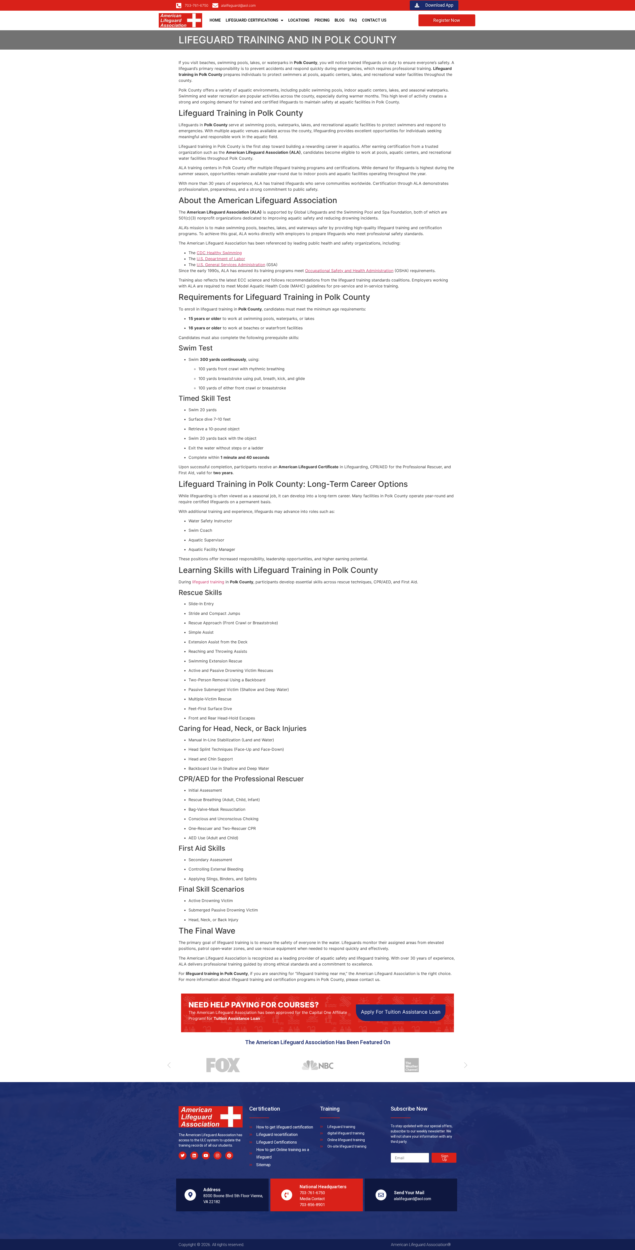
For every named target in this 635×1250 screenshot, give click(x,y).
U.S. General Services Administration (231, 264)
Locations (299, 20)
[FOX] (221, 1065)
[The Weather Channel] (409, 1065)
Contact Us (374, 20)
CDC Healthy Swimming (219, 252)
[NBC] (315, 1065)
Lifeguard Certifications (252, 20)
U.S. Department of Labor (221, 258)
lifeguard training (208, 581)
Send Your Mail (409, 1192)
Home (215, 20)
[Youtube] (206, 1155)
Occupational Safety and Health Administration (349, 270)
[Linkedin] (194, 1155)
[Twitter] (183, 1155)
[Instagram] (218, 1155)
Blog (340, 20)
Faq (353, 20)
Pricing (322, 20)
